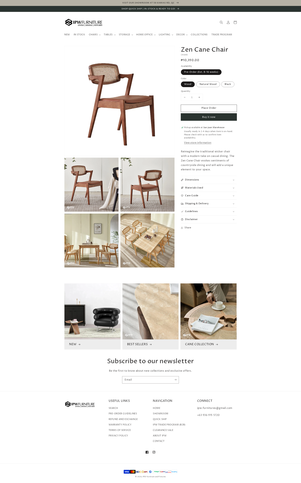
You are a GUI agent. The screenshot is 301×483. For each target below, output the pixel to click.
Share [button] (188, 227)
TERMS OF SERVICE (120, 430)
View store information (197, 142)
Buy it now (209, 117)
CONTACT (158, 441)
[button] (221, 22)
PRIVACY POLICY (118, 435)
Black (228, 84)
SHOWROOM (160, 413)
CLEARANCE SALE (163, 430)
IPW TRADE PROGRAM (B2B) (169, 424)
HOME (156, 408)
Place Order (208, 108)
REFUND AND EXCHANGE (123, 419)
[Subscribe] (175, 379)
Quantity (185, 91)
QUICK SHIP (160, 419)
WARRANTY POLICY (120, 424)
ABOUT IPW (159, 435)
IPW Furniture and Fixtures (154, 477)
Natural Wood (208, 84)
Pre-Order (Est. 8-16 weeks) (201, 72)
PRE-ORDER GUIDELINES (123, 413)
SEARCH (113, 408)
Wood (187, 84)
